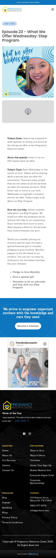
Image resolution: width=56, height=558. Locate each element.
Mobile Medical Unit (40, 470)
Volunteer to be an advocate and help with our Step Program (29, 284)
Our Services (9, 460)
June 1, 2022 (9, 23)
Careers (6, 465)
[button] (52, 9)
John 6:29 (20, 420)
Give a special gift (23, 276)
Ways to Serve (37, 455)
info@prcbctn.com (39, 510)
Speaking (7, 507)
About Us (7, 455)
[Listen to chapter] (27, 420)
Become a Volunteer (28, 326)
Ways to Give (37, 450)
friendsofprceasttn (26, 342)
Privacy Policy (9, 517)
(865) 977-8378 (38, 505)
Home (5, 450)
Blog (4, 497)
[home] (12, 9)
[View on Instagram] (44, 344)
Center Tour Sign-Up (40, 465)
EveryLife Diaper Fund (42, 475)
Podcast (6, 502)
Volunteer (35, 460)
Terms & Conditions (12, 522)
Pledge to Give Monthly (26, 272)
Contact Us (8, 470)
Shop (5, 512)
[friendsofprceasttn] (12, 344)
